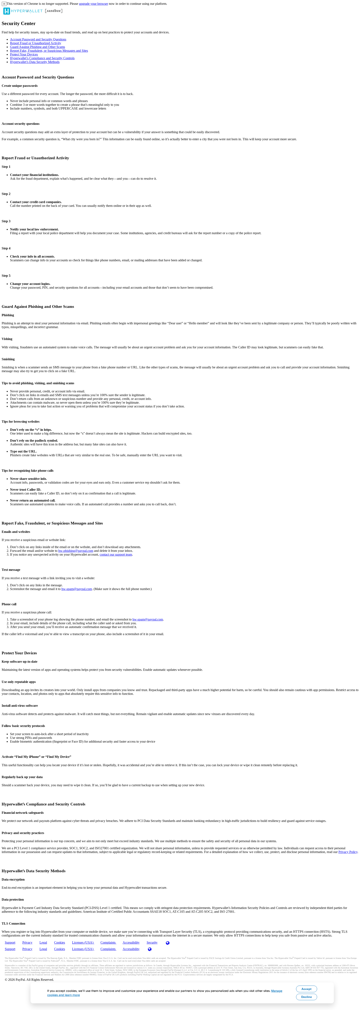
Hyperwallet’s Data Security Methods (35, 62)
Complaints (108, 942)
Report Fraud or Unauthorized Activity (35, 43)
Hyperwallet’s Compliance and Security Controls (42, 58)
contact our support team (116, 554)
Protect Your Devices (24, 54)
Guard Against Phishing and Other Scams (37, 47)
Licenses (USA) (83, 942)
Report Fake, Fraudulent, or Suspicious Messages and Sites (49, 50)
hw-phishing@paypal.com (75, 550)
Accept (306, 989)
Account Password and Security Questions (38, 39)
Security (152, 942)
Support (10, 942)
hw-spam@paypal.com (76, 589)
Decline (306, 997)
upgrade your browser (93, 3)
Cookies (59, 942)
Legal (43, 942)
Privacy (27, 942)
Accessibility (131, 942)
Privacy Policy (347, 852)
